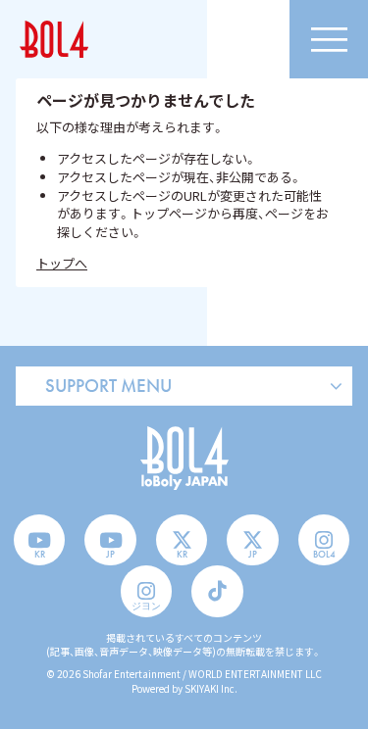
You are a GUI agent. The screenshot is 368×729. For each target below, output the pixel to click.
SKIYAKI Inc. (210, 688)
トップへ (61, 263)
